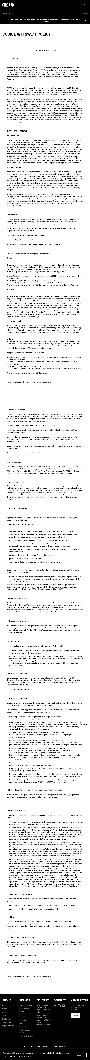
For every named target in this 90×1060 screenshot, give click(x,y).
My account (84, 13)
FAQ (20, 1023)
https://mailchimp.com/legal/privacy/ (25, 719)
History (5, 1005)
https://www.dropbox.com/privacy (24, 742)
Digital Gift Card (8, 1026)
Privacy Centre (53, 296)
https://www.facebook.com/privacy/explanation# (61, 776)
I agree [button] (78, 1055)
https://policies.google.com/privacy (24, 771)
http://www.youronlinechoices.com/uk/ (47, 301)
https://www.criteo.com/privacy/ (27, 317)
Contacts (22, 1020)
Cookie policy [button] (25, 1056)
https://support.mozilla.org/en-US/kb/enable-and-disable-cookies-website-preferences (45, 285)
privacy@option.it (33, 909)
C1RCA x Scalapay (26, 1036)
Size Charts (6, 1015)
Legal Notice (23, 1027)
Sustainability (7, 1019)
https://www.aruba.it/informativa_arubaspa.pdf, (29, 735)
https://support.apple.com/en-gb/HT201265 (28, 366)
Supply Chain (7, 1022)
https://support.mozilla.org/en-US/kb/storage (30, 373)
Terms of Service (25, 1005)
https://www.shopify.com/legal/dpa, (54, 724)
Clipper (5, 1009)
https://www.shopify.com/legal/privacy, (25, 724)
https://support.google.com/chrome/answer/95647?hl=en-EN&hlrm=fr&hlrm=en (43, 283)
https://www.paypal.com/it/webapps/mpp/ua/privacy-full (32, 765)
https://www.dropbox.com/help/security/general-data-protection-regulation (54, 745)
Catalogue (6, 1012)
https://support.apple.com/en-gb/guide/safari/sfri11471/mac (35, 281)
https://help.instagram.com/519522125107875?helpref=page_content (43, 782)
